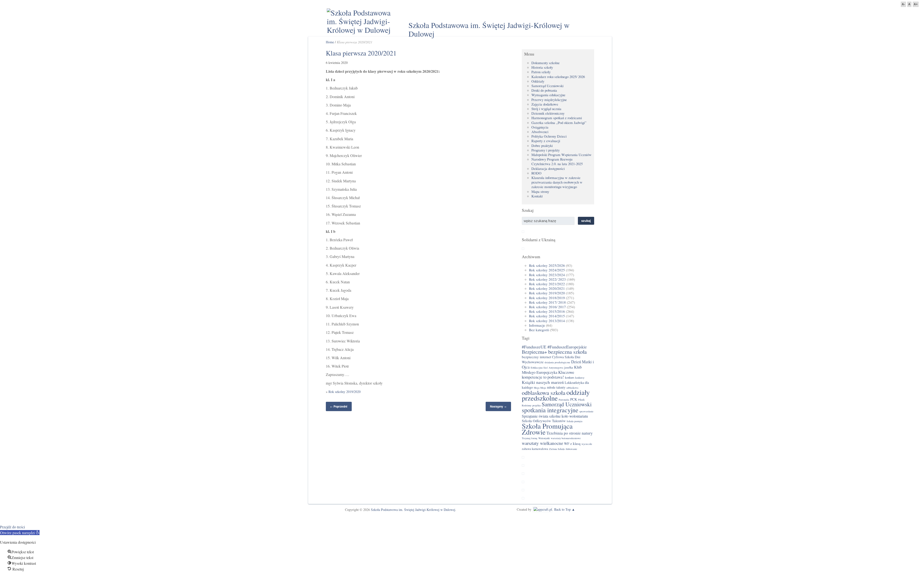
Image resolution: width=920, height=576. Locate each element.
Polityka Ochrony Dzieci (549, 136)
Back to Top (562, 509)
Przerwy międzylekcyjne (549, 99)
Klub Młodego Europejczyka (552, 369)
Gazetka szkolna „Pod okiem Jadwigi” (558, 122)
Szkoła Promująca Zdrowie (547, 428)
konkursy (579, 377)
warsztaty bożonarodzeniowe (566, 438)
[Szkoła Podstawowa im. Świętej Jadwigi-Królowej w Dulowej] (362, 21)
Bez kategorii (539, 329)
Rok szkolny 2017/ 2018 (547, 302)
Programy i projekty (545, 150)
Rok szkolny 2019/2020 (344, 391)
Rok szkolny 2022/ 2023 (547, 279)
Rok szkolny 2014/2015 (547, 315)
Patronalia (564, 399)
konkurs (569, 377)
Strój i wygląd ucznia (546, 108)
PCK (573, 399)
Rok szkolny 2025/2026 (547, 265)
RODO (536, 173)
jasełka (568, 367)
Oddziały (537, 81)
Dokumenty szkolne (545, 62)
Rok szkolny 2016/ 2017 (547, 306)
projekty (536, 405)
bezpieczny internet (536, 356)
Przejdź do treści (12, 526)
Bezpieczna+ (534, 351)
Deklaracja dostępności (548, 168)
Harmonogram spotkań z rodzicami (556, 117)
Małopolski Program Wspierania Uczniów (561, 154)
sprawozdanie (586, 411)
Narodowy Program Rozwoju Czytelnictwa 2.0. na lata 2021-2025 (557, 161)
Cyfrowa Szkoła (563, 357)
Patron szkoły (541, 71)
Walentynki (544, 438)
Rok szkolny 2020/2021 (547, 288)
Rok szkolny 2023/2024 (547, 274)
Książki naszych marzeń (543, 382)
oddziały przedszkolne (556, 395)
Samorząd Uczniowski (547, 85)
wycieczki (586, 444)
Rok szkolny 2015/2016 (547, 311)
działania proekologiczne (557, 362)
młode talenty (556, 387)
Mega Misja (540, 387)
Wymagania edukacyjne (548, 94)
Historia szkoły (542, 67)
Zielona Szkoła (557, 449)
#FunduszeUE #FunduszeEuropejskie (554, 347)
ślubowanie (571, 449)
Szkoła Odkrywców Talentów (544, 420)
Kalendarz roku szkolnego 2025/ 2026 (558, 76)
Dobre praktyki (542, 145)
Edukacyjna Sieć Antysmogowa (547, 367)
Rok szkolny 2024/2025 (547, 270)
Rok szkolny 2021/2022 (547, 283)
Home (330, 42)
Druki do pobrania (544, 90)
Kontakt (537, 196)
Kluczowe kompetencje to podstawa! (548, 374)
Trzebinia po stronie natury (569, 433)
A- (903, 4)
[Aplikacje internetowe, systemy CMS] (542, 509)
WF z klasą (572, 443)
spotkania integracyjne (550, 410)
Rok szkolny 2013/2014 (547, 320)
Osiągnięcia (539, 127)
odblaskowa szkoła (543, 393)
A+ (916, 4)
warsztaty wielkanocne (542, 443)
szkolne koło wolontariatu (568, 416)
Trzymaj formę (529, 438)
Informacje (537, 325)
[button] (20, 532)
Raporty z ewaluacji (545, 140)
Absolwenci (539, 131)
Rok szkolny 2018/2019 (547, 297)
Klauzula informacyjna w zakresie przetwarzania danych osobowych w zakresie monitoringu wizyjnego (556, 182)
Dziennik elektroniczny (547, 113)
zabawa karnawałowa (535, 449)
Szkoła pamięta (574, 421)
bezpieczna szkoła (567, 351)
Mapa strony (540, 191)
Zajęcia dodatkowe (544, 104)
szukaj (586, 220)
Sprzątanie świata (535, 416)
